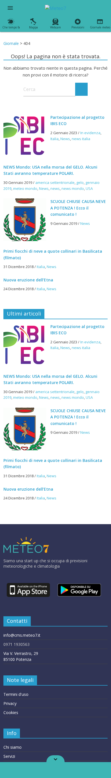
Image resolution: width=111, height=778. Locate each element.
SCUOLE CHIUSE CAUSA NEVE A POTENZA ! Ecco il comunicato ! (78, 208)
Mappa (33, 27)
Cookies (10, 712)
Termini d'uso (15, 694)
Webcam (55, 27)
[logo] (26, 539)
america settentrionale (55, 182)
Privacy (10, 703)
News (65, 138)
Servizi (9, 756)
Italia (54, 138)
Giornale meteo (100, 27)
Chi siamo (12, 747)
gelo (80, 182)
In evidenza (90, 132)
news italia (81, 138)
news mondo (72, 188)
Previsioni (77, 27)
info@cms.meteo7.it (21, 635)
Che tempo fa (11, 27)
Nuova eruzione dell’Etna (28, 280)
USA (89, 188)
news (55, 188)
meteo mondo (25, 188)
